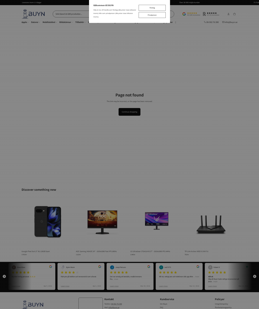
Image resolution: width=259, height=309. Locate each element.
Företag (152, 8)
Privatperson (152, 15)
